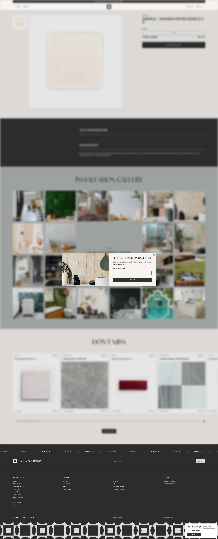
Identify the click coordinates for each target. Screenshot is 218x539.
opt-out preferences (209, 528)
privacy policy (196, 530)
